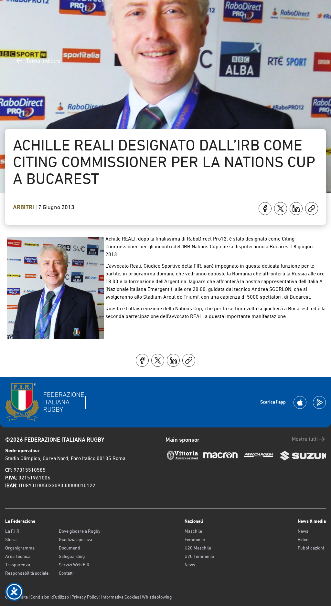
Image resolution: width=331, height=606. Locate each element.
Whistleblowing (157, 597)
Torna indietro (43, 60)
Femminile (195, 539)
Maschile (193, 531)
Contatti (66, 573)
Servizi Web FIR (74, 564)
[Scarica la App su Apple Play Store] (300, 402)
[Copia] (311, 208)
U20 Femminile (199, 556)
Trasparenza (17, 564)
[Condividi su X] (280, 208)
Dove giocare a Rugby (80, 531)
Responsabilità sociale (26, 573)
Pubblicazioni (311, 547)
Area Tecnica (17, 556)
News (190, 564)
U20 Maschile (198, 547)
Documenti (69, 547)
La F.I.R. (12, 531)
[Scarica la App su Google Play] (319, 402)
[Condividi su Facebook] (265, 208)
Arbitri (24, 207)
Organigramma (20, 547)
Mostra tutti (305, 439)
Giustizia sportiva (75, 539)
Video (303, 539)
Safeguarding (72, 556)
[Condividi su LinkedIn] (296, 208)
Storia (10, 539)
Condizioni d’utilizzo (49, 597)
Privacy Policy (85, 597)
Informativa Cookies (120, 597)
